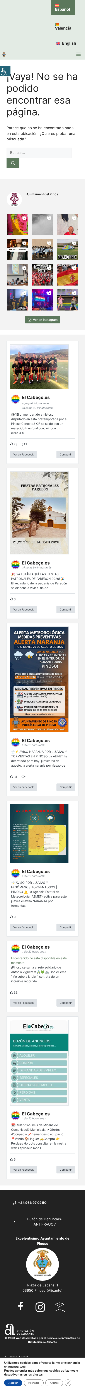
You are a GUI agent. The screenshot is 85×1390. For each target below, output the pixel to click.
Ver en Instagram (45, 319)
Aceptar (13, 1383)
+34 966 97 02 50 (32, 1203)
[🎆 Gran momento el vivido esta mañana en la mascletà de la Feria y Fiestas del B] (42, 224)
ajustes (38, 1375)
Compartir (66, 454)
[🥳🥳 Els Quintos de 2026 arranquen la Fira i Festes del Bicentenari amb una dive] (42, 249)
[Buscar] (13, 163)
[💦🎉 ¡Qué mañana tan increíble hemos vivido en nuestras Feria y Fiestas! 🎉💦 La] (17, 224)
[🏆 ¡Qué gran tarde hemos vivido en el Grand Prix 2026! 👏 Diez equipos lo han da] (67, 249)
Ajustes (54, 1383)
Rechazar (33, 1383)
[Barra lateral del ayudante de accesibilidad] (5, 71)
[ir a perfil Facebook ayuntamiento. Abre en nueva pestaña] (20, 1306)
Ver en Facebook (23, 454)
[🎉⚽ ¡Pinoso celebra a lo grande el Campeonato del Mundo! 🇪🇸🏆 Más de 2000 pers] (42, 275)
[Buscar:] (39, 152)
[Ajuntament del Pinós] (4, 54)
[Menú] (78, 54)
